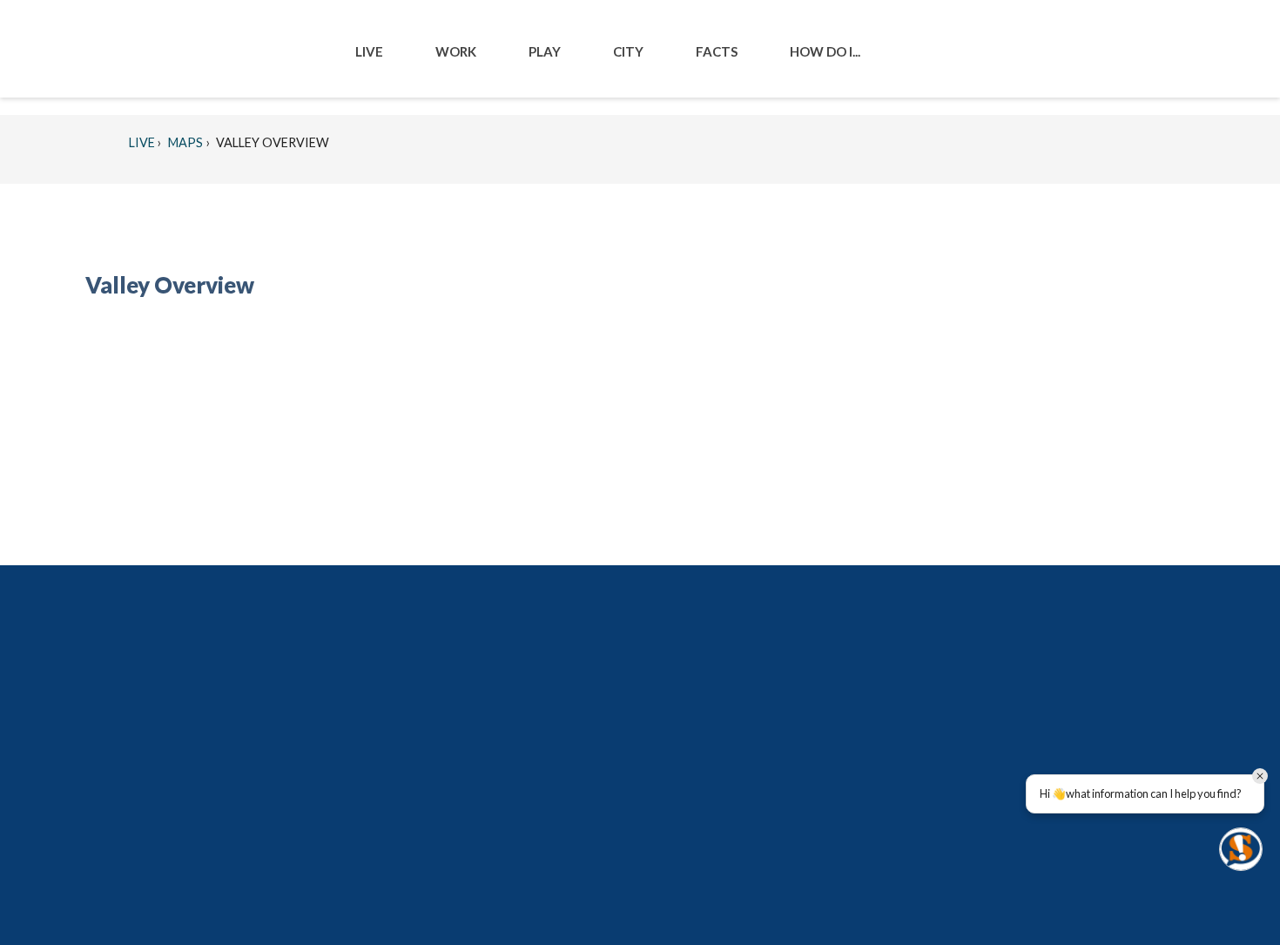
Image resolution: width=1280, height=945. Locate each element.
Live (142, 142)
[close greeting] (1260, 776)
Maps (184, 142)
